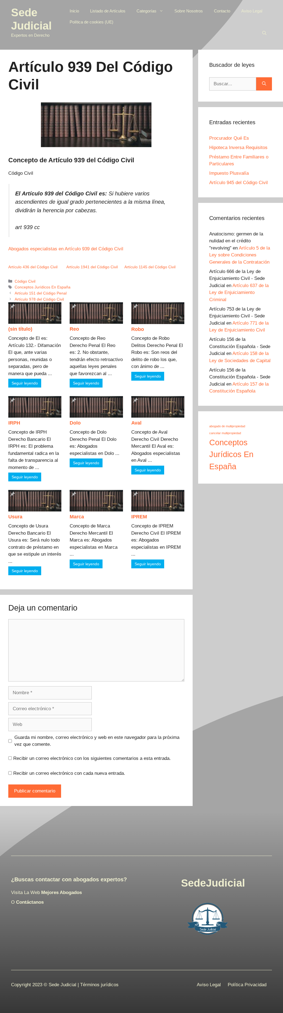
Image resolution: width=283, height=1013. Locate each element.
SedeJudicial (213, 883)
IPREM (139, 516)
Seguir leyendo (25, 383)
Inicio (74, 11)
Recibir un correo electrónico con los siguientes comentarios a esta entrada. (92, 758)
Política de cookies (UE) (91, 22)
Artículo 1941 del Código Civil (92, 267)
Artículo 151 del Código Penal (41, 293)
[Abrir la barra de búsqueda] (264, 33)
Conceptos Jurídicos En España (42, 287)
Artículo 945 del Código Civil (238, 182)
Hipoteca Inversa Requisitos (238, 147)
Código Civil (25, 281)
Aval (136, 423)
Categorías (146, 11)
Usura (15, 516)
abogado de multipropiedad (227, 426)
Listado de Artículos (107, 11)
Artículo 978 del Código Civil (39, 299)
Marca (77, 516)
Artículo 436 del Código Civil (32, 267)
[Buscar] (264, 84)
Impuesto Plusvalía (229, 173)
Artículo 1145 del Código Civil (149, 267)
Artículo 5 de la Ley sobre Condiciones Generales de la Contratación (239, 255)
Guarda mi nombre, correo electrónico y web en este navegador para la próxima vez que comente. (96, 741)
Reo (74, 329)
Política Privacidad (247, 984)
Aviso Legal (251, 11)
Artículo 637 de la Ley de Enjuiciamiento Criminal (239, 292)
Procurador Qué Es (229, 138)
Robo (137, 329)
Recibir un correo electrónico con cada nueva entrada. (69, 773)
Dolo (75, 423)
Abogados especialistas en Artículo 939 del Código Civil (65, 248)
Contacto (222, 11)
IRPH (14, 423)
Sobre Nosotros (188, 11)
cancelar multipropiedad (225, 433)
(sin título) (20, 329)
